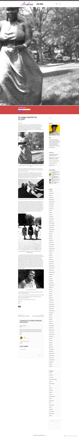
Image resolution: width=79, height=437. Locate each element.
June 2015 (50, 340)
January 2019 (51, 263)
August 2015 (51, 336)
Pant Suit (50, 394)
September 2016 (51, 310)
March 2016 (51, 323)
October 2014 (51, 357)
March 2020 (51, 240)
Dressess (50, 381)
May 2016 (50, 319)
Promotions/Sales (52, 396)
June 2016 (50, 317)
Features (50, 387)
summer (50, 407)
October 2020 (51, 227)
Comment (39, 355)
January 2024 (51, 197)
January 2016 (51, 327)
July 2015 (50, 338)
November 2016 (51, 306)
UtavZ (25, 337)
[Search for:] (54, 118)
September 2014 (51, 359)
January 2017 (51, 302)
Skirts (50, 402)
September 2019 (51, 248)
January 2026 (51, 193)
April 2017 (50, 295)
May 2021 (50, 212)
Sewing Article (51, 400)
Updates (50, 415)
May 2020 (50, 238)
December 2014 (51, 353)
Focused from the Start (53, 163)
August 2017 (51, 287)
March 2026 (51, 191)
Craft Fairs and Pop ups (53, 379)
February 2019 (51, 261)
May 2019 (50, 255)
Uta (22, 120)
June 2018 (50, 278)
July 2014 (50, 364)
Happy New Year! (52, 165)
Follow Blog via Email (22, 107)
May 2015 (50, 342)
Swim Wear (51, 409)
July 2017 (50, 289)
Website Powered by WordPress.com (39, 435)
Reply (20, 334)
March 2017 (51, 297)
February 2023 (51, 199)
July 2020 (50, 233)
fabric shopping (51, 383)
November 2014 (51, 355)
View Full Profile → (52, 147)
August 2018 (51, 274)
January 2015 (51, 351)
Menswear (51, 392)
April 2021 (50, 214)
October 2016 (51, 308)
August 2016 (51, 312)
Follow (20, 111)
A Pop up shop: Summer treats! (38, 315)
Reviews (50, 398)
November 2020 (51, 225)
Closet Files (51, 377)
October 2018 (51, 270)
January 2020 (51, 242)
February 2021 (51, 218)
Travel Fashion (51, 411)
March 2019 (51, 259)
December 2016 (51, 304)
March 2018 (51, 280)
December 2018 (51, 265)
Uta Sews (40, 4)
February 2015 (51, 349)
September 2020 (51, 229)
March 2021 (51, 216)
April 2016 (50, 321)
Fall (49, 385)
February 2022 (51, 203)
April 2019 (50, 257)
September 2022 (51, 201)
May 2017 (50, 293)
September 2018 (51, 272)
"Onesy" (50, 372)
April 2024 (50, 195)
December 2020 (51, 223)
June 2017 (50, 291)
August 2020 (51, 231)
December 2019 (51, 244)
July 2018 (50, 276)
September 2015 (51, 334)
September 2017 (51, 285)
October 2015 (51, 332)
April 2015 (50, 344)
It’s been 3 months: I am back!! (23, 315)
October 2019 (51, 246)
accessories (51, 375)
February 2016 (51, 325)
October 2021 (51, 208)
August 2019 (51, 250)
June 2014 (50, 366)
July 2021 (50, 210)
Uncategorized (51, 413)
